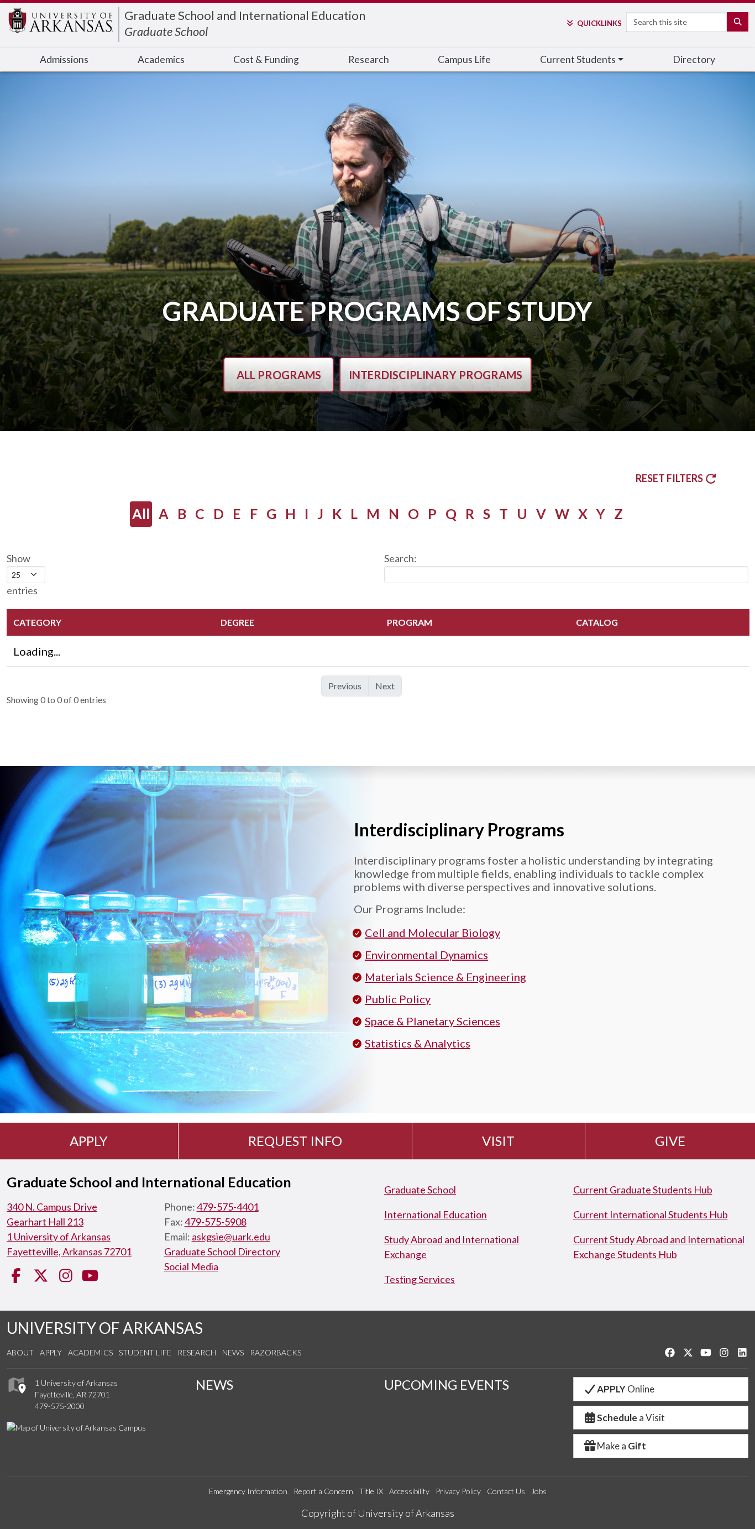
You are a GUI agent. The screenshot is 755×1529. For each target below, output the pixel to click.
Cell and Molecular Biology (432, 932)
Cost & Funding (266, 59)
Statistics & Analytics (417, 1043)
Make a (621, 1446)
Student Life (145, 1352)
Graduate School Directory (222, 1251)
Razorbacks (275, 1352)
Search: (400, 558)
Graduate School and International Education (244, 15)
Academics (161, 59)
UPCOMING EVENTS (446, 1384)
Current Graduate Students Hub (642, 1190)
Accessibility (409, 1491)
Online (625, 1389)
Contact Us (506, 1491)
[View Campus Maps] (16, 1396)
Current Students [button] (578, 59)
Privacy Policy (458, 1491)
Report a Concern (323, 1491)
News (233, 1352)
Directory (694, 59)
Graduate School (166, 31)
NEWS (214, 1384)
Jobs (539, 1491)
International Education (435, 1214)
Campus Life (464, 59)
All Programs (279, 374)
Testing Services (419, 1279)
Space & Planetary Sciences (432, 1021)
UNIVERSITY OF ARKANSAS (105, 1327)
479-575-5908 (216, 1222)
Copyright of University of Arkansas (377, 1513)
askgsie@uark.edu (231, 1236)
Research (368, 59)
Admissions (64, 59)
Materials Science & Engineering (445, 976)
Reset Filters (670, 478)
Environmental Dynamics (426, 954)
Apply (89, 1141)
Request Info (295, 1141)
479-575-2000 (60, 1406)
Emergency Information (248, 1491)
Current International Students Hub (650, 1214)
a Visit (631, 1417)
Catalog (597, 622)
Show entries (22, 574)
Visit (498, 1141)
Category (37, 622)
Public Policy (398, 999)
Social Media (191, 1266)
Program (409, 622)
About (20, 1352)
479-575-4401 (228, 1207)
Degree (237, 622)
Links (599, 23)
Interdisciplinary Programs (435, 374)
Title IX (371, 1491)
